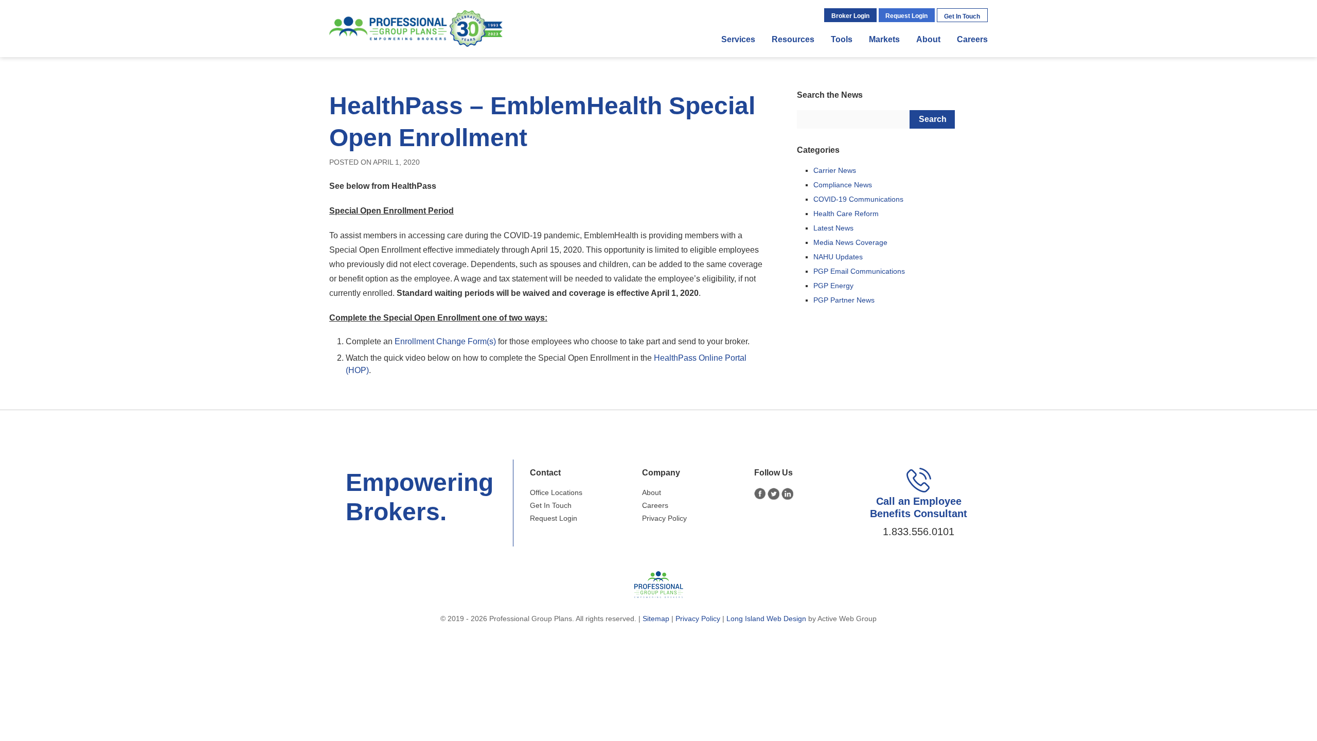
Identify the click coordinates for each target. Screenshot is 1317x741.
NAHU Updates (838, 257)
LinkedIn (787, 494)
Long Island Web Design (766, 618)
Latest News (833, 228)
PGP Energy (833, 285)
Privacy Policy (664, 518)
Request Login (906, 16)
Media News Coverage (850, 242)
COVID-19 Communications (858, 199)
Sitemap (656, 618)
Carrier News (834, 170)
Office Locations (556, 492)
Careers (972, 39)
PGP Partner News (844, 300)
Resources (793, 39)
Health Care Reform (846, 213)
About (928, 39)
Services (738, 39)
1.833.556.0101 (918, 531)
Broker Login (850, 16)
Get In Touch (962, 16)
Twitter (773, 494)
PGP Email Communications (859, 271)
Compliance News (842, 185)
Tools (841, 39)
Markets (884, 39)
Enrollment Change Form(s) (445, 341)
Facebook (760, 494)
